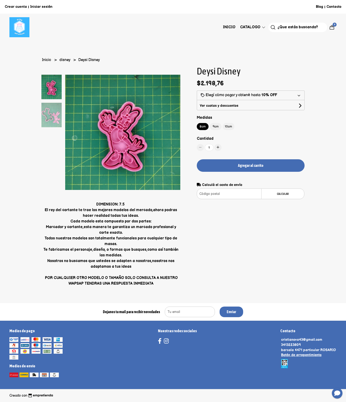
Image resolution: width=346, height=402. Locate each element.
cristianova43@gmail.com (301, 340)
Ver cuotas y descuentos (219, 106)
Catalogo (250, 27)
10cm (228, 126)
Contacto (333, 7)
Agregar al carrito (250, 165)
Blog (319, 7)
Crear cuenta (16, 7)
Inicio (229, 27)
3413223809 (291, 345)
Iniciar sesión (41, 7)
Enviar (231, 312)
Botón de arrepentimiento (301, 355)
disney (65, 60)
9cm (216, 126)
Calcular (283, 194)
